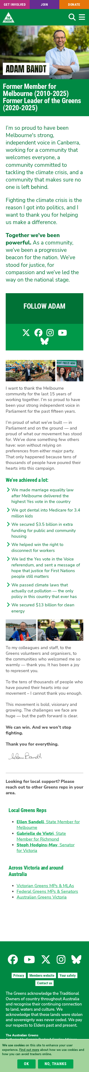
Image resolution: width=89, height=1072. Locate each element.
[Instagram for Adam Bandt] (50, 334)
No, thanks (55, 1064)
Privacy (18, 975)
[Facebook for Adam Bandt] (38, 334)
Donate (74, 4)
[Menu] (82, 17)
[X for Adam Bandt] (26, 334)
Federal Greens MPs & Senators (47, 891)
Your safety (68, 975)
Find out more (29, 1050)
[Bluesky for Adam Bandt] (45, 343)
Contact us (44, 983)
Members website (41, 975)
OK (26, 1064)
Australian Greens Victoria (42, 897)
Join (44, 4)
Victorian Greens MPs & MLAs (45, 886)
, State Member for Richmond (41, 836)
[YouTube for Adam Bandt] (62, 334)
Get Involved (15, 4)
